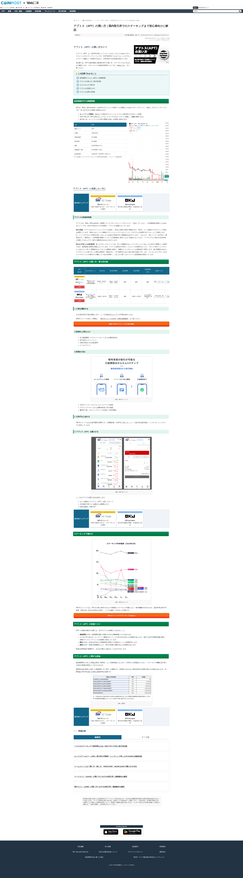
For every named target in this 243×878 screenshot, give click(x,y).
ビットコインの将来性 (8, 7)
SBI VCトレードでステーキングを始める (121, 615)
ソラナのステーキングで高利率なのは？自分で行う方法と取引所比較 (100, 746)
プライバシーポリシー (135, 852)
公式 (79, 287)
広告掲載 (80, 846)
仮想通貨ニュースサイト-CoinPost (125, 865)
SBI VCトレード (111, 314)
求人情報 (108, 846)
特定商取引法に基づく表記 (94, 857)
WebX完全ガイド (204, 7)
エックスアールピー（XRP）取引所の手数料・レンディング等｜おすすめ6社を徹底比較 (108, 756)
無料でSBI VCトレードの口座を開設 (121, 324)
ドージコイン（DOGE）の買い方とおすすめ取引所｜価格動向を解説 (100, 777)
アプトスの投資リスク (87, 88)
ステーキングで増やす (87, 85)
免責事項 (135, 846)
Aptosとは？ (121, 65)
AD (126, 35)
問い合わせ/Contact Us (80, 852)
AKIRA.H (77, 35)
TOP (3, 11)
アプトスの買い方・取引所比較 (90, 81)
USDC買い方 (20, 7)
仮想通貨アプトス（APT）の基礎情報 (93, 78)
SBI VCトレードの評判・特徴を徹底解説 (114, 318)
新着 (9, 11)
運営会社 (162, 852)
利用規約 (162, 846)
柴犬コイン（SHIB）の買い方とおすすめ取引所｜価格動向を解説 (99, 787)
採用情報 (73, 11)
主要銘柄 (29, 11)
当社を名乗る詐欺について (108, 852)
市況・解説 (18, 11)
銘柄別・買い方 (134, 35)
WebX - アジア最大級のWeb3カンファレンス (149, 857)
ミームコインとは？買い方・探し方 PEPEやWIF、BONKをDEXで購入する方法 (105, 766)
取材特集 (38, 11)
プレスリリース (50, 11)
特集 (128, 35)
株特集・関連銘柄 (47, 7)
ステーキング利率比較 (33, 7)
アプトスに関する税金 (87, 92)
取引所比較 (62, 11)
